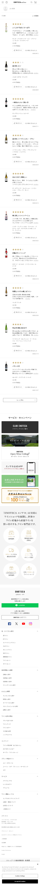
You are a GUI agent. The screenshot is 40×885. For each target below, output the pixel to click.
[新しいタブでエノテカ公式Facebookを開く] (9, 623)
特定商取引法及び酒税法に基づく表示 (11, 827)
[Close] (38, 864)
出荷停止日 (10, 823)
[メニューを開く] (3, 2)
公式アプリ (23, 617)
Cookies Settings (20, 876)
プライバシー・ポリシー (7, 831)
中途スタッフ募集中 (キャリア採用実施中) (12, 846)
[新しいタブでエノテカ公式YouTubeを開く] (23, 623)
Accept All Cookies (20, 881)
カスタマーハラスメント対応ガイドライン (12, 835)
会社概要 (4, 842)
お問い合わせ (5, 815)
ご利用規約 (4, 838)
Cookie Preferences (6, 850)
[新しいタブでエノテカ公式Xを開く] (16, 623)
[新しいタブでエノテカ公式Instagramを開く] (30, 623)
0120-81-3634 (13, 819)
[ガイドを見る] (6, 2)
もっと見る (20, 400)
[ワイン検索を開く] (31, 2)
